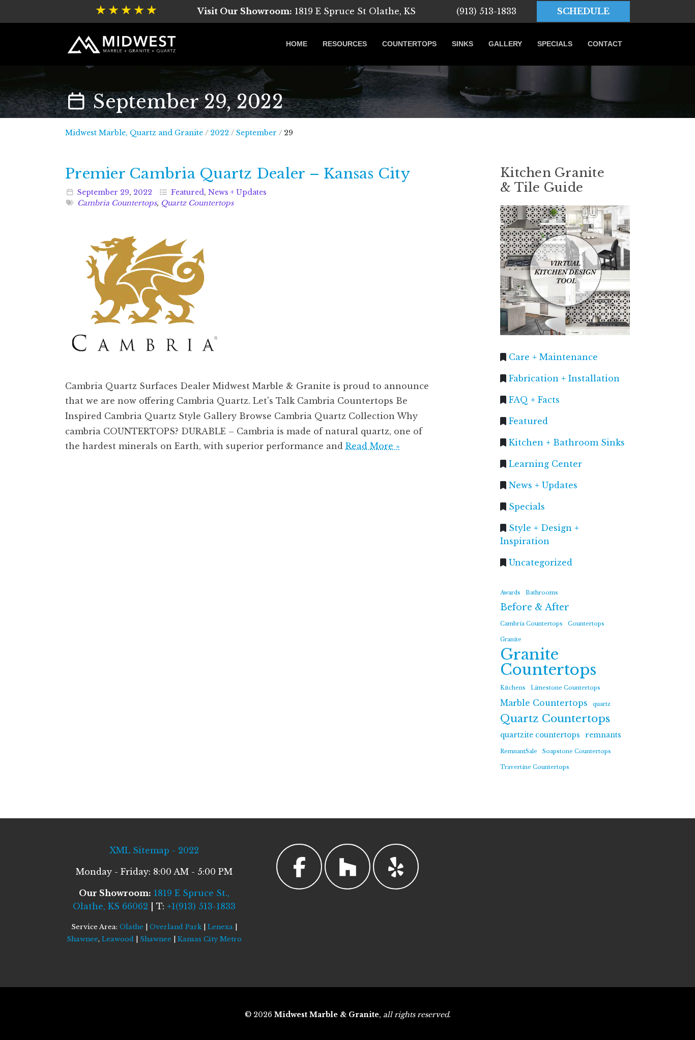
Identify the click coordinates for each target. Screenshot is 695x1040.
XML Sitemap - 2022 (154, 850)
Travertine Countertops (534, 767)
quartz (602, 703)
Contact (605, 44)
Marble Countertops (544, 702)
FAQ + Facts (534, 399)
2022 (142, 192)
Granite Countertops (548, 662)
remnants (603, 735)
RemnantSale (518, 751)
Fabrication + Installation (564, 378)
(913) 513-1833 (486, 11)
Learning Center (545, 463)
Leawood (118, 939)
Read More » (372, 446)
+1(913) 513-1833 (201, 906)
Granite (511, 639)
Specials (554, 44)
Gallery (505, 44)
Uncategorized (540, 562)
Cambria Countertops (117, 202)
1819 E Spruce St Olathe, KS (306, 11)
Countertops (409, 44)
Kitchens (513, 688)
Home (296, 44)
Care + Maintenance (553, 356)
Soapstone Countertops (576, 751)
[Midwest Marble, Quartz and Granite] (122, 44)
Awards (510, 592)
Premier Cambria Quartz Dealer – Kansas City (237, 174)
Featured (187, 192)
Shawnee (82, 939)
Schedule (583, 11)
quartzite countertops (540, 735)
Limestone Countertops (565, 688)
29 (124, 192)
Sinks (462, 44)
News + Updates (237, 192)
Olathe (131, 927)
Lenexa (220, 927)
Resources (345, 44)
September (97, 192)
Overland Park (175, 927)
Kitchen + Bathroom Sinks (567, 442)
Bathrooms (542, 592)
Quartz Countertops (197, 202)
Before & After (534, 607)
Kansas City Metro (210, 939)
